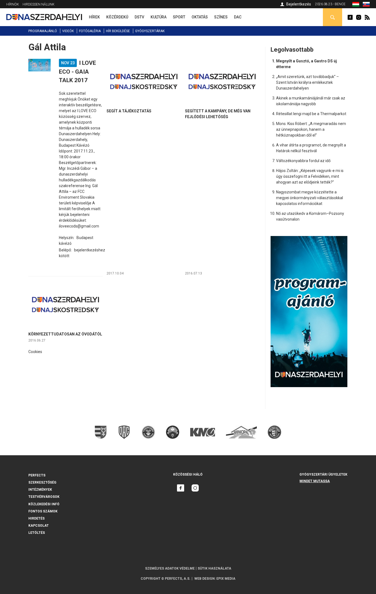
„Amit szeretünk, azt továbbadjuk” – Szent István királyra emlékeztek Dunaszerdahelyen (307, 82)
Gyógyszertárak (150, 31)
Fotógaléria (90, 31)
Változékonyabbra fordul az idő (303, 161)
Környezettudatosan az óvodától (65, 334)
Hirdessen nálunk (39, 4)
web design (204, 579)
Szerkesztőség (42, 482)
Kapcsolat (38, 526)
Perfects (36, 475)
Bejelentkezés (298, 4)
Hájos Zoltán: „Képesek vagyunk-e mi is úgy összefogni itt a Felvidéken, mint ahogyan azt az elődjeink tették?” (310, 176)
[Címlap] (44, 17)
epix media (225, 579)
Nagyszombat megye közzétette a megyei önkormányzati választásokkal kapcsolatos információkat (309, 198)
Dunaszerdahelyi (350, 17)
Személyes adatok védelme (170, 568)
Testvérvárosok (43, 497)
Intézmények (40, 490)
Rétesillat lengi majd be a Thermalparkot (311, 114)
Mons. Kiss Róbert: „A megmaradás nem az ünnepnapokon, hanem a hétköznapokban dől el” (311, 129)
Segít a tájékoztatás (129, 111)
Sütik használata (214, 568)
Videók (68, 31)
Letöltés (36, 533)
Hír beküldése (118, 31)
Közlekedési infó (43, 504)
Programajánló (42, 31)
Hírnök (12, 4)
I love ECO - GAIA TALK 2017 (77, 72)
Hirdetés (36, 518)
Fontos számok (43, 511)
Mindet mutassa (314, 481)
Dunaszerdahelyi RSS (367, 17)
